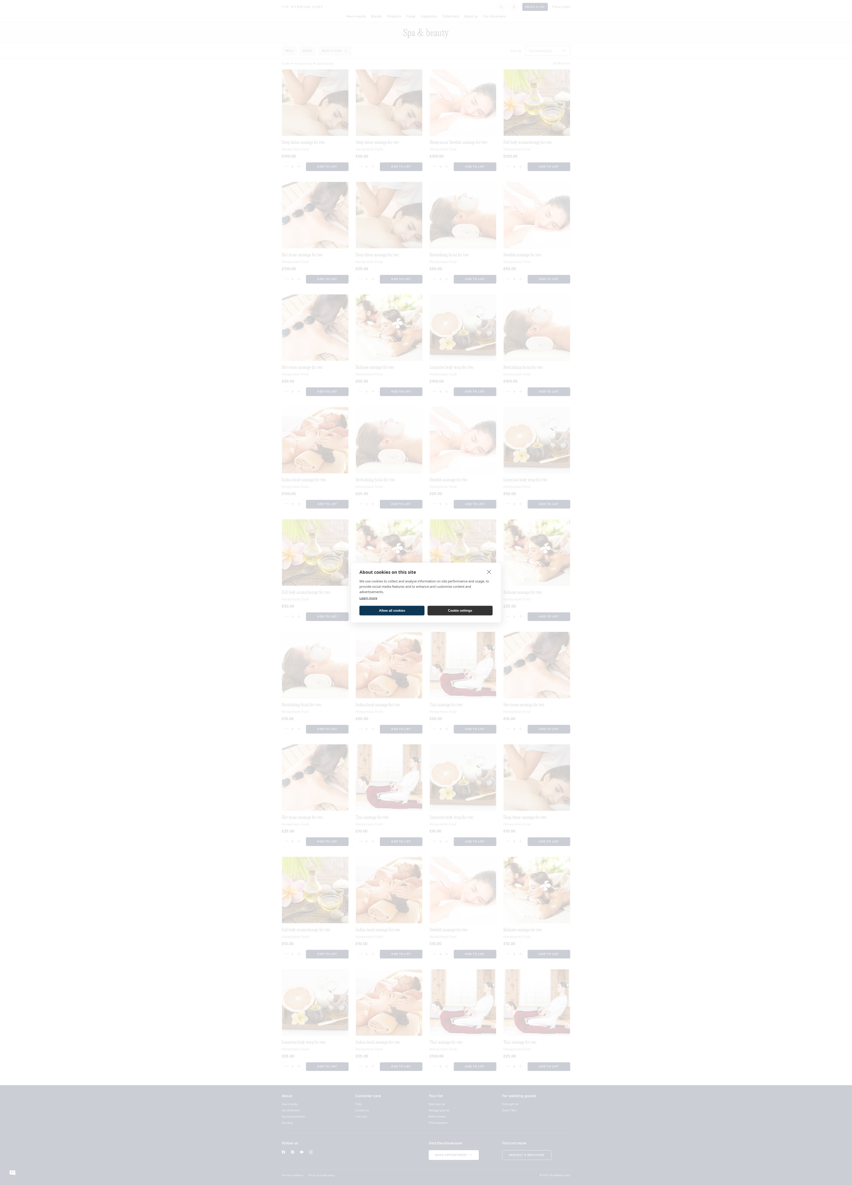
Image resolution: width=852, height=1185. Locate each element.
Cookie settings (460, 610)
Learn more (368, 597)
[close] (489, 571)
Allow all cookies (392, 610)
